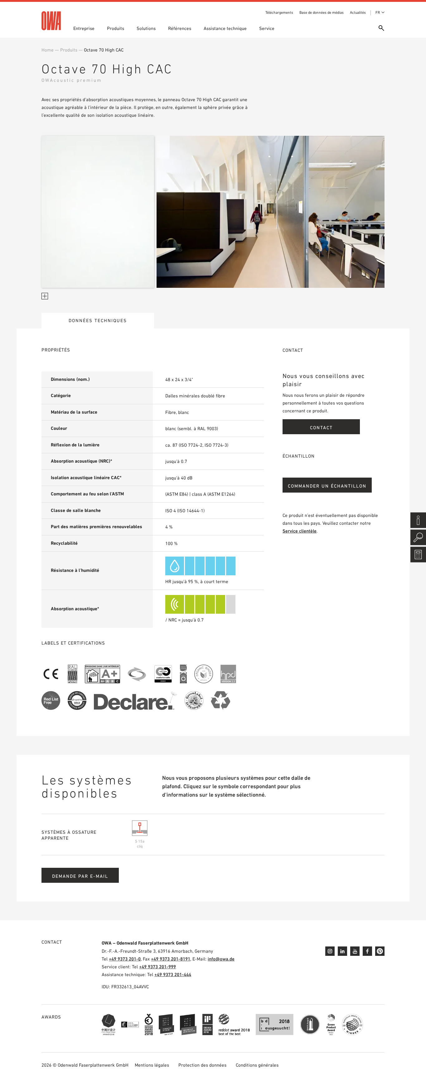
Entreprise (83, 28)
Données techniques (98, 320)
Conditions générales (257, 1065)
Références (179, 28)
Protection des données (202, 1065)
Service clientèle (300, 530)
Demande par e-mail (80, 876)
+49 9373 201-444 (172, 974)
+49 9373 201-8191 (170, 958)
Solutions (146, 28)
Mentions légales (152, 1065)
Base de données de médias (321, 12)
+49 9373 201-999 (157, 966)
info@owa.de (221, 958)
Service (266, 28)
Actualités (358, 12)
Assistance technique (225, 28)
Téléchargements (279, 12)
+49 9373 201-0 (125, 958)
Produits (115, 28)
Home (47, 49)
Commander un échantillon (327, 486)
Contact (321, 427)
